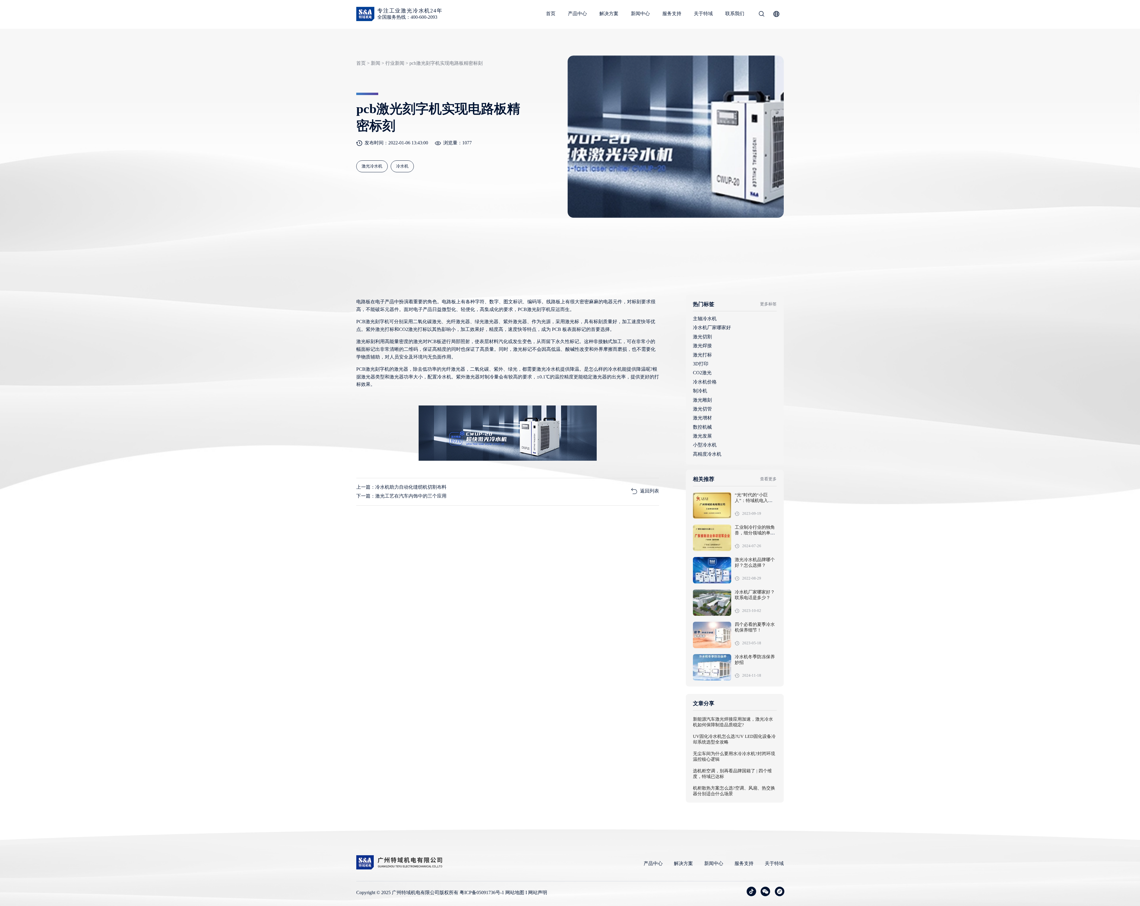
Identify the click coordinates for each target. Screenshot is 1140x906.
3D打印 (700, 363)
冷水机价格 (705, 381)
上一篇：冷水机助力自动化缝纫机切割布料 (401, 487)
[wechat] (765, 891)
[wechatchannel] (779, 891)
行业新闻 (394, 63)
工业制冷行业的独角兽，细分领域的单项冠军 (755, 533)
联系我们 (734, 13)
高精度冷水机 (707, 454)
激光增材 (702, 417)
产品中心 (577, 13)
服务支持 (671, 13)
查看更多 (768, 479)
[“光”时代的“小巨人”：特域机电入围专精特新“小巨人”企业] (712, 505)
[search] (761, 15)
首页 (550, 13)
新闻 (375, 63)
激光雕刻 (702, 400)
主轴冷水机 (705, 318)
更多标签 (768, 304)
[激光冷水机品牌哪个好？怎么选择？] (712, 570)
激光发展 (702, 435)
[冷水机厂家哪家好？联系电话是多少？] (712, 602)
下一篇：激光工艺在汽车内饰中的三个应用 (401, 495)
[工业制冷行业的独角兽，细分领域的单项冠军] (712, 538)
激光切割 (702, 336)
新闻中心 (640, 13)
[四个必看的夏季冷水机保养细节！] (712, 635)
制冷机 (700, 390)
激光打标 (702, 354)
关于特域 (703, 13)
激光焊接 (702, 345)
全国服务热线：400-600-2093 (407, 17)
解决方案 (608, 13)
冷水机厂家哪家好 (712, 327)
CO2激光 (702, 372)
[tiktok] (751, 891)
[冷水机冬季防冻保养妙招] (712, 667)
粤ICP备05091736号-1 (482, 892)
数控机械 (702, 427)
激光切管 (702, 408)
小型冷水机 (705, 444)
